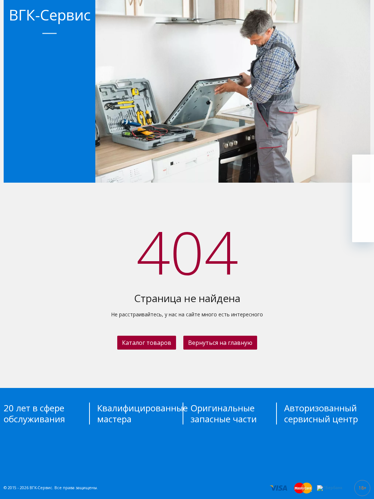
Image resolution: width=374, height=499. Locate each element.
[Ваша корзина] (363, 165)
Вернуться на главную (220, 343)
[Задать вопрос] (363, 231)
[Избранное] (363, 187)
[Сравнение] (363, 209)
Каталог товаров (146, 343)
